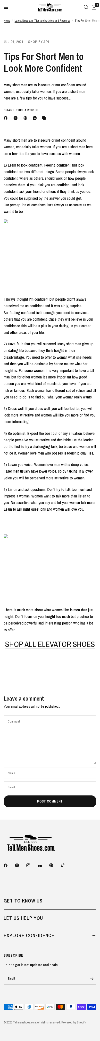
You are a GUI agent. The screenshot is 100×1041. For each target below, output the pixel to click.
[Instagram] (31, 865)
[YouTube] (43, 866)
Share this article (21, 110)
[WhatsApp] (36, 118)
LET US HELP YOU (23, 918)
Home (7, 21)
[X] (16, 118)
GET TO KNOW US (23, 900)
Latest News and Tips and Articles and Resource (42, 21)
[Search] (86, 7)
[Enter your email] (91, 978)
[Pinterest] (26, 118)
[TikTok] (66, 865)
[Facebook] (6, 118)
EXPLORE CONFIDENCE (29, 935)
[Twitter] (20, 865)
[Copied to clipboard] (45, 118)
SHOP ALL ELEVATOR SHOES (50, 644)
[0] (93, 7)
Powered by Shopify (73, 1022)
